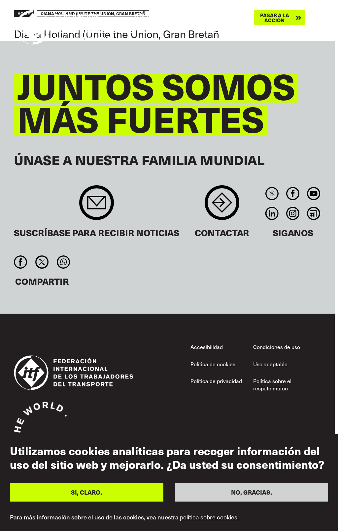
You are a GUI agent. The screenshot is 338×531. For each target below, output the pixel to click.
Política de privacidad (216, 381)
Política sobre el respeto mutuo (272, 384)
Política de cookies (212, 364)
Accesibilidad (206, 347)
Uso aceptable (270, 364)
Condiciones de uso (276, 347)
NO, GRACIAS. (251, 492)
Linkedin (272, 213)
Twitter (272, 193)
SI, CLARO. (86, 492)
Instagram (293, 213)
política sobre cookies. (209, 517)
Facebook (293, 193)
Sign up (96, 206)
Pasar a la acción (274, 17)
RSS (314, 213)
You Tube (314, 193)
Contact (222, 206)
